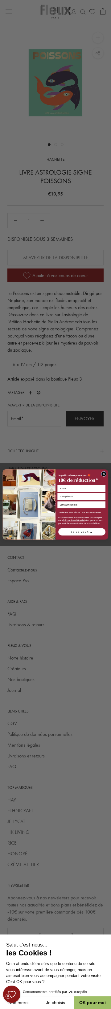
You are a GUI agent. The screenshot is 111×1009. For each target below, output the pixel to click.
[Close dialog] (103, 474)
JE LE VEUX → (81, 532)
